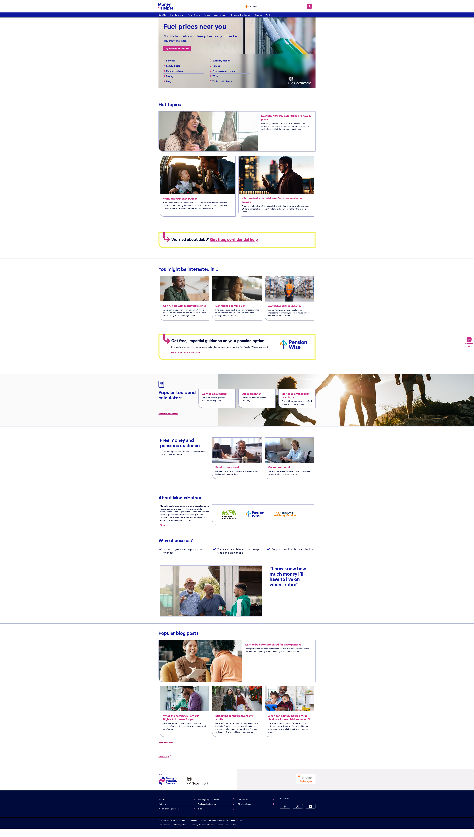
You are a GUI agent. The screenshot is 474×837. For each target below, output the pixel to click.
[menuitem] (162, 14)
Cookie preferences (232, 825)
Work (268, 15)
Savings (258, 15)
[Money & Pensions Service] (167, 780)
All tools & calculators (168, 413)
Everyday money (177, 15)
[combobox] (283, 6)
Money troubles (220, 15)
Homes (207, 15)
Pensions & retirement (241, 15)
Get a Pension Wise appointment (185, 352)
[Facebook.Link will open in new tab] (285, 806)
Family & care (194, 15)
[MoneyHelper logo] (165, 6)
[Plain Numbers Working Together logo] (306, 779)
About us (164, 525)
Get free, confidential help (234, 239)
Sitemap (211, 825)
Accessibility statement (197, 825)
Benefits (162, 15)
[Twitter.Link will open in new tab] (298, 806)
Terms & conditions (165, 825)
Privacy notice (180, 825)
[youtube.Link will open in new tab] (311, 806)
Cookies (220, 825)
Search (309, 6)
